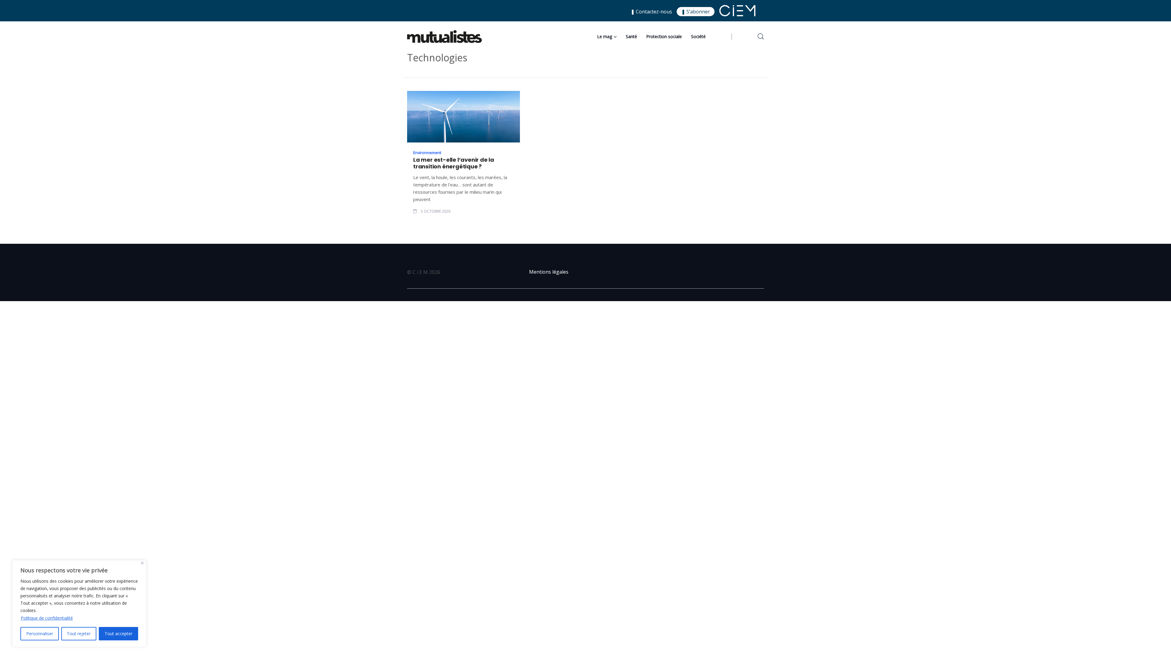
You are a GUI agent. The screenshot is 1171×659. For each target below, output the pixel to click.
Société (698, 36)
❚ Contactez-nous (651, 11)
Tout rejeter (79, 633)
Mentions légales (548, 271)
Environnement (427, 152)
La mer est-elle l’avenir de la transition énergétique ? (453, 163)
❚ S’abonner (695, 11)
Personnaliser (39, 633)
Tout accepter (118, 633)
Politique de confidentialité (47, 618)
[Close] (142, 563)
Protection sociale (664, 36)
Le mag (604, 36)
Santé (631, 36)
